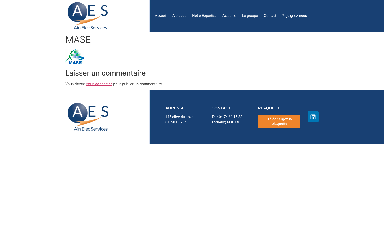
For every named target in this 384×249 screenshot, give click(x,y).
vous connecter (99, 84)
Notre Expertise (204, 16)
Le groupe (250, 16)
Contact (270, 16)
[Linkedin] (313, 116)
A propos (179, 16)
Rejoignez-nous (294, 16)
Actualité (229, 16)
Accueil (161, 16)
